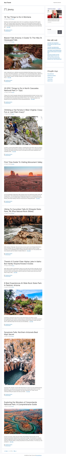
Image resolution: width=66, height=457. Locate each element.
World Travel (50, 80)
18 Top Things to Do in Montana (17, 17)
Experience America (57, 2)
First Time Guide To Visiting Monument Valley (23, 162)
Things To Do (50, 77)
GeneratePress (39, 455)
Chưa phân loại (50, 73)
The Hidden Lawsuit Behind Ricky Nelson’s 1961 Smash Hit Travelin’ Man (54, 51)
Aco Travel (7, 2)
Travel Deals (50, 79)
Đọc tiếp (8, 27)
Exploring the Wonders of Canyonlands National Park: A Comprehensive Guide (20, 403)
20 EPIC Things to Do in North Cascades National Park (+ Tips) (21, 89)
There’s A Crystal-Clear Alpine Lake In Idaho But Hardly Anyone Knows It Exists (22, 262)
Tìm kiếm (49, 29)
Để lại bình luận (7, 81)
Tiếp (15, 451)
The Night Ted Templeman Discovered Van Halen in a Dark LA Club (54, 44)
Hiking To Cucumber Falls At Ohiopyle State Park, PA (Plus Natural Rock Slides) (22, 210)
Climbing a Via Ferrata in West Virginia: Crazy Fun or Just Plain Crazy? (23, 111)
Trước (6, 451)
